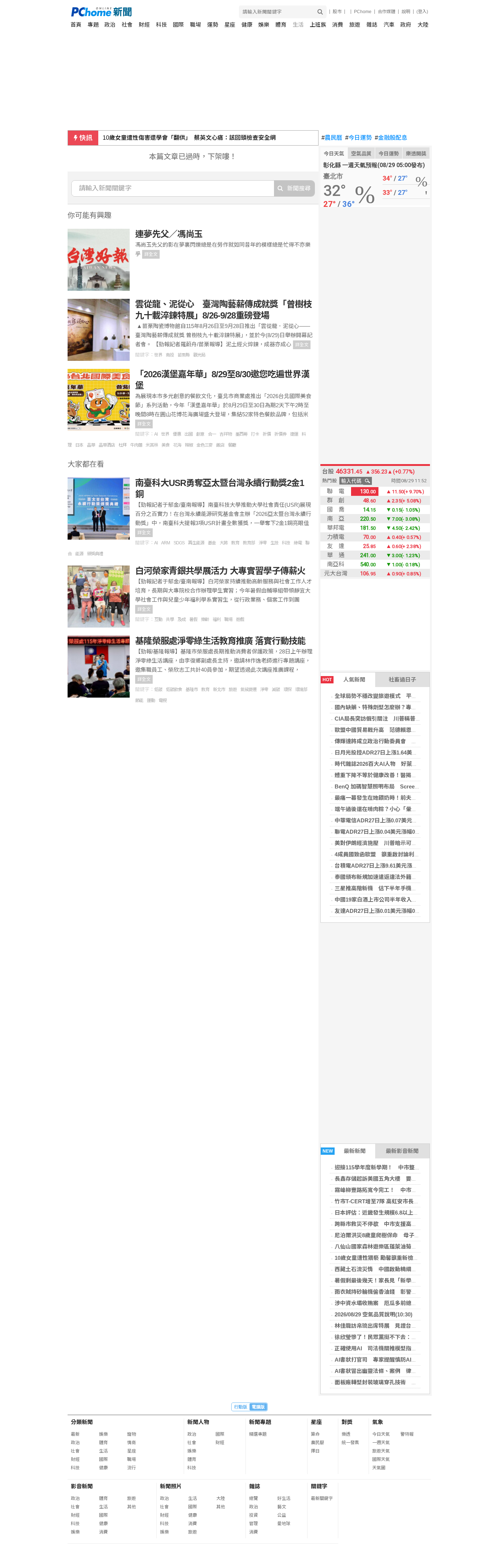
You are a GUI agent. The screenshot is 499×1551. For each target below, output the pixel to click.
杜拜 (122, 445)
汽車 (389, 25)
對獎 (347, 1422)
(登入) (422, 11)
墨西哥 (241, 434)
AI (155, 434)
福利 (217, 619)
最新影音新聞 (402, 1151)
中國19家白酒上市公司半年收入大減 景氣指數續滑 (396, 899)
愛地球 (283, 1523)
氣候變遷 (248, 689)
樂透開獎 (416, 154)
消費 (337, 25)
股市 (337, 11)
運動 (151, 700)
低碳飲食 (174, 689)
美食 (165, 445)
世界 (158, 355)
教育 (235, 542)
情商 (131, 1442)
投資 (253, 1515)
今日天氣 (334, 154)
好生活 (283, 1498)
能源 (79, 553)
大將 (224, 542)
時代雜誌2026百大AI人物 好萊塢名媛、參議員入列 (398, 764)
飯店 (220, 445)
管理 (253, 1523)
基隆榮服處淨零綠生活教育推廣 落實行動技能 (220, 641)
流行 (131, 1467)
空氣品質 (361, 154)
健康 (246, 25)
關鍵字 (319, 1486)
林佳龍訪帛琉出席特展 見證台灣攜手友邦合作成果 (398, 1326)
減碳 (276, 689)
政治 (109, 25)
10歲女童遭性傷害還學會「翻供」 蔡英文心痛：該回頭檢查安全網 (189, 138)
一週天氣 (381, 1442)
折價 (267, 434)
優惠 (177, 434)
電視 (163, 700)
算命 (315, 1434)
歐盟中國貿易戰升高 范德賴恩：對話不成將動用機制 (400, 730)
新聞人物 (198, 1422)
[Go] (320, 11)
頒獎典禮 (95, 553)
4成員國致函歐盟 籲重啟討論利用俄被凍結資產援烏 (399, 854)
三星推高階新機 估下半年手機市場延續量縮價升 (395, 888)
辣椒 (189, 445)
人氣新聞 (344, 679)
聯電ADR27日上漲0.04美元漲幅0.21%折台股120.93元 (400, 832)
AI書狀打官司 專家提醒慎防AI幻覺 (378, 1360)
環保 (287, 689)
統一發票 (350, 1442)
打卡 (255, 434)
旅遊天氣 (381, 1451)
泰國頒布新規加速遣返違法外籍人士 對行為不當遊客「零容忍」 (414, 877)
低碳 (158, 689)
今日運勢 (358, 138)
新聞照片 (171, 1486)
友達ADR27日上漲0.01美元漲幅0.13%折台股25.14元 (398, 911)
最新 (75, 1434)
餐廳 (232, 445)
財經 (144, 25)
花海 (177, 445)
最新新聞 (344, 1151)
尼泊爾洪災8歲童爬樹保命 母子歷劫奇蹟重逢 (391, 1235)
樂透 (346, 1434)
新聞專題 (260, 1422)
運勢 (212, 25)
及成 (182, 619)
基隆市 (192, 689)
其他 (131, 1506)
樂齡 (205, 619)
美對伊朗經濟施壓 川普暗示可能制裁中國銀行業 (395, 843)
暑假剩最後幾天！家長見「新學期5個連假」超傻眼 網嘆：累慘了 (415, 1280)
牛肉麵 (136, 445)
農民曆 (331, 138)
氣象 (377, 1422)
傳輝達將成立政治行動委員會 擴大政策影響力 (392, 741)
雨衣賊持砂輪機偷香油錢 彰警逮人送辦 (384, 1292)
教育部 (249, 542)
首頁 (76, 25)
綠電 (298, 542)
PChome (363, 11)
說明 (405, 11)
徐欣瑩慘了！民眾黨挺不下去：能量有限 (384, 1337)
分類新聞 (82, 1422)
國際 (178, 25)
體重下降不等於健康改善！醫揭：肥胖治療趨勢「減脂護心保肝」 (414, 775)
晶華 (91, 445)
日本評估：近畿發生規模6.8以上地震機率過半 (390, 1212)
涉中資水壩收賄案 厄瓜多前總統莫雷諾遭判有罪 (395, 1303)
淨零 (263, 542)
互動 (158, 619)
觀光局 (199, 355)
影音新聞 (82, 1486)
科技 (161, 25)
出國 (188, 434)
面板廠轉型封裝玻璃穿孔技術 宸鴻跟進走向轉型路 (398, 1382)
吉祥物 (226, 434)
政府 (405, 25)
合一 (212, 434)
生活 (298, 25)
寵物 (131, 1434)
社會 (127, 25)
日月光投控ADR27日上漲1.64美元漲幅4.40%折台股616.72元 (408, 752)
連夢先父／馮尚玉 (168, 234)
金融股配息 (391, 138)
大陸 (423, 25)
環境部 (301, 689)
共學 (170, 619)
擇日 (315, 1451)
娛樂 (263, 25)
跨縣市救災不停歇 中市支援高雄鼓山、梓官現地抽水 (400, 1224)
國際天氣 (381, 1459)
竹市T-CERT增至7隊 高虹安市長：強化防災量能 (393, 1201)
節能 (139, 700)
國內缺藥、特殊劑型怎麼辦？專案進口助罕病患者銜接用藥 (406, 707)
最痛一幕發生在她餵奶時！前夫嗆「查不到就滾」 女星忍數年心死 (415, 798)
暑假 (193, 619)
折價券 (280, 434)
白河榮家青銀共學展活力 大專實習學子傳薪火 (220, 571)
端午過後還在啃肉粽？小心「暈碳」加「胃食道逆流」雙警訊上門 (414, 809)
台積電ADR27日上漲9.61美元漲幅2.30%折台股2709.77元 (404, 866)
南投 (170, 355)
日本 (79, 445)
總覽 (253, 1498)
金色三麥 (205, 445)
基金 (212, 542)
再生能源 (196, 542)
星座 (229, 25)
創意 (200, 434)
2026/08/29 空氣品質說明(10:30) (373, 1314)
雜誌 (371, 25)
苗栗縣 (184, 355)
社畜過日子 (402, 679)
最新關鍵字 (322, 1498)
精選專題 (258, 1434)
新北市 (219, 689)
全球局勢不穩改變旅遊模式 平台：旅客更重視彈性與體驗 (406, 696)
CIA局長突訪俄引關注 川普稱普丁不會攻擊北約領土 (400, 718)
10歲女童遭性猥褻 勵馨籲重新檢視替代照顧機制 (393, 1258)
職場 (195, 25)
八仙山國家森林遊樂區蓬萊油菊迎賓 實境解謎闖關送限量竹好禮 (412, 1246)
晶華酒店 (107, 445)
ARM (165, 542)
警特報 (407, 1434)
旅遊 (354, 25)
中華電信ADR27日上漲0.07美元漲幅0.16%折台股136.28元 (405, 820)
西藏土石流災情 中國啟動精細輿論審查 (384, 1269)
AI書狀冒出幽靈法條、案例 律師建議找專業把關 (395, 1371)
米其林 (152, 445)
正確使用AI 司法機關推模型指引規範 (381, 1348)
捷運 (294, 434)
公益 (281, 1515)
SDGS (179, 542)
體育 (280, 25)
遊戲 (240, 619)
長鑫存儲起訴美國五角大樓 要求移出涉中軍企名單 (398, 1179)
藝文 (281, 1506)
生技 (274, 542)
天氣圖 (378, 1467)
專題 (93, 25)
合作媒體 (386, 11)
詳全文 (150, 254)
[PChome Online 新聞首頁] (160, 11)
